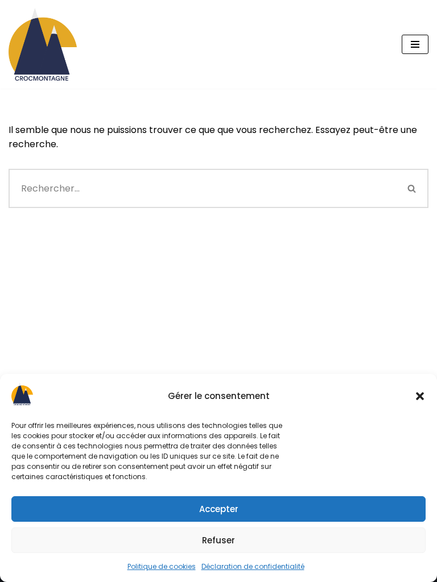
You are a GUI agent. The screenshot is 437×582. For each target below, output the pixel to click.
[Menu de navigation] (415, 44)
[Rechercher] (412, 188)
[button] (420, 396)
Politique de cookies (161, 566)
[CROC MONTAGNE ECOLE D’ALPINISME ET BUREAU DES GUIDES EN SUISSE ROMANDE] (43, 44)
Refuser (218, 540)
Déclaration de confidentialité (252, 566)
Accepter (218, 509)
